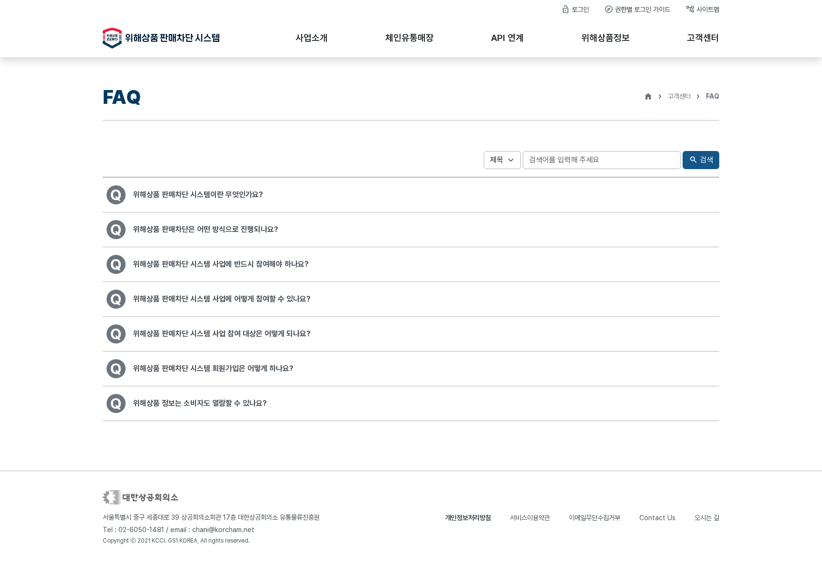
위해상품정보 (605, 37)
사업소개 (311, 37)
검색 (701, 159)
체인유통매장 (409, 37)
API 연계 (507, 37)
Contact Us (657, 518)
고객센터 (703, 37)
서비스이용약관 (530, 518)
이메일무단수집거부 (594, 518)
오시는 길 (707, 518)
